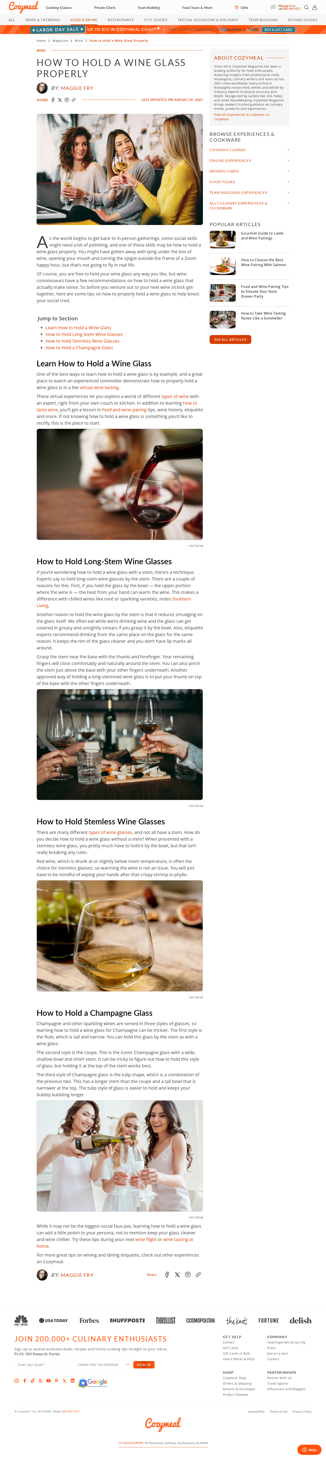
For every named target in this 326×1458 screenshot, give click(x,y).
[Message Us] (274, 7)
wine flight (146, 1239)
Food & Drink (84, 20)
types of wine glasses (110, 832)
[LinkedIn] (72, 1380)
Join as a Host (277, 1353)
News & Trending (43, 20)
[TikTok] (32, 1380)
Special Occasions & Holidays (208, 20)
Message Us (285, 6)
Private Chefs (105, 7)
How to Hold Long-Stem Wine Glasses (84, 334)
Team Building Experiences (238, 192)
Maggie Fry (77, 88)
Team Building (149, 7)
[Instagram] (16, 1380)
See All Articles (230, 339)
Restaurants (121, 20)
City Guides (155, 20)
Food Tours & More (197, 7)
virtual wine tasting (99, 387)
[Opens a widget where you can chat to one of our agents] (309, 1450)
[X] (64, 1380)
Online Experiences (230, 160)
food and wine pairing (124, 410)
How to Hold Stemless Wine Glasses (82, 341)
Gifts (244, 7)
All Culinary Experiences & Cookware (238, 205)
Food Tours (222, 182)
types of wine (175, 396)
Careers (273, 1359)
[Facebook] (24, 1380)
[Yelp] (40, 1380)
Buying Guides (302, 20)
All (12, 20)
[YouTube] (48, 1380)
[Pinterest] (56, 1380)
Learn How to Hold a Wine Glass (78, 328)
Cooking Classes (59, 7)
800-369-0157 (292, 9)
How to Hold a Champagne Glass (79, 348)
